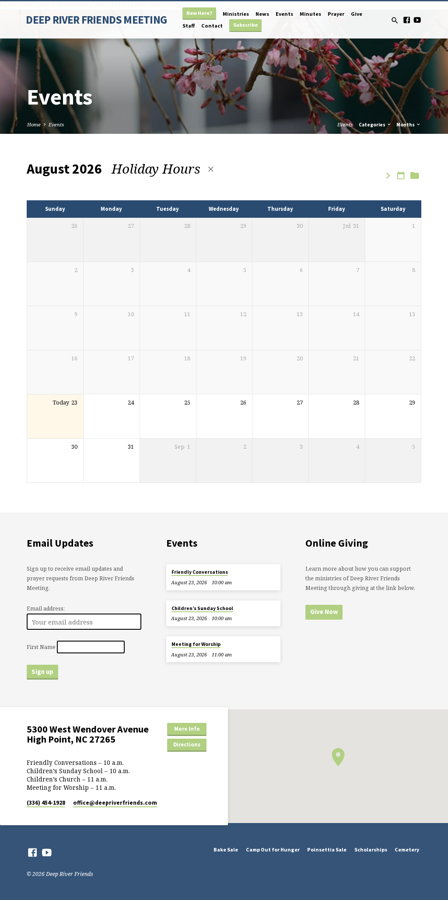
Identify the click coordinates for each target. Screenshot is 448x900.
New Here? (199, 13)
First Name (41, 647)
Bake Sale (226, 849)
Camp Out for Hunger (273, 849)
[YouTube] (417, 20)
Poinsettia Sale (326, 849)
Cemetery (407, 849)
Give (356, 13)
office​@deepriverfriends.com (115, 802)
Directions (186, 744)
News (262, 13)
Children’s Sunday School (202, 608)
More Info (187, 729)
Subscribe (245, 24)
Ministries (236, 13)
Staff (188, 25)
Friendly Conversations (200, 572)
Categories (372, 125)
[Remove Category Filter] (210, 169)
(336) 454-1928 (46, 802)
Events (284, 13)
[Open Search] (395, 20)
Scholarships (370, 849)
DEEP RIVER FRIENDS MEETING (96, 20)
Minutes (310, 13)
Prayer (336, 13)
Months (406, 125)
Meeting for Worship (196, 644)
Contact (212, 25)
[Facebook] (406, 20)
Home (34, 124)
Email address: (46, 608)
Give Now (324, 612)
